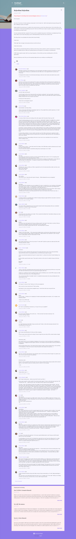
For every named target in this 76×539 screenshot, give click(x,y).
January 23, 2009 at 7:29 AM (24, 76)
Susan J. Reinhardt (22, 247)
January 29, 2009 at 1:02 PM (24, 478)
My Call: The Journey (19, 504)
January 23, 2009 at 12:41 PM (24, 301)
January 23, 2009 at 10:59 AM (24, 227)
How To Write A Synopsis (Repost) (22, 490)
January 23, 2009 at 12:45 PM (24, 308)
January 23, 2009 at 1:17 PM (24, 316)
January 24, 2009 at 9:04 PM (24, 453)
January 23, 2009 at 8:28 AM (24, 102)
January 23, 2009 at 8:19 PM (24, 366)
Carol (20, 433)
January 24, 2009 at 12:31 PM (24, 391)
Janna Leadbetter (22, 90)
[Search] (63, 3)
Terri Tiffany (21, 80)
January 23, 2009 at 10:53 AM (24, 216)
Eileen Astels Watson (23, 116)
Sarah (20, 212)
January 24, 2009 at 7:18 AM (24, 373)
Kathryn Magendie (22, 377)
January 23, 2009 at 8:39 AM (24, 112)
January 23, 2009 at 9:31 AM (24, 179)
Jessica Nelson (22, 143)
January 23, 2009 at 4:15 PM (24, 356)
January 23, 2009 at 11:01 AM (24, 236)
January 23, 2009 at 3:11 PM (24, 348)
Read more (59, 500)
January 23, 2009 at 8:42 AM (24, 140)
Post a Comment (18, 481)
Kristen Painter (21, 196)
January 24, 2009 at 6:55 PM (24, 442)
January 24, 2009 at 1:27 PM (24, 429)
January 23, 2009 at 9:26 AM (24, 161)
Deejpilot (40, 535)
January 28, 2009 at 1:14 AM (24, 468)
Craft (18, 63)
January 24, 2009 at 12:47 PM (24, 404)
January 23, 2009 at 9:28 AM (24, 171)
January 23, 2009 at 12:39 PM (24, 290)
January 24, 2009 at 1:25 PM (24, 418)
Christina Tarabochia (23, 457)
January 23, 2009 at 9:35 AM (24, 192)
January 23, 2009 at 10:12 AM (24, 200)
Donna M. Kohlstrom (23, 68)
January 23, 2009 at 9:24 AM (24, 150)
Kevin (20, 395)
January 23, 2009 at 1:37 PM (24, 336)
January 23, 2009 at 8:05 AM (24, 86)
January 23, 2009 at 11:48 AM (24, 278)
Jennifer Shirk (21, 106)
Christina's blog (44, 15)
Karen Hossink (21, 305)
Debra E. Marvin (22, 267)
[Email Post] (17, 61)
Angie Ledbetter (22, 204)
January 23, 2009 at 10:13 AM (24, 208)
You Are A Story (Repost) (20, 518)
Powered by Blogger (39, 533)
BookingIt (17, 3)
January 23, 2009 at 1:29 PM (24, 326)
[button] (61, 10)
